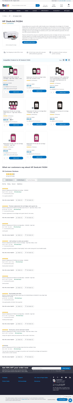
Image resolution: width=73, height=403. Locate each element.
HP (4, 10)
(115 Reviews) (10, 23)
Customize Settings (51, 399)
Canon (26, 10)
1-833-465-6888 (62, 0)
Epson (10, 10)
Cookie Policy (24, 399)
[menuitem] (63, 60)
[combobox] (25, 5)
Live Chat (69, 0)
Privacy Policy (58, 370)
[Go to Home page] (5, 5)
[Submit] (38, 5)
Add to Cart (16, 92)
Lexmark (35, 10)
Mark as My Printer (30, 42)
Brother (18, 10)
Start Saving (66, 368)
